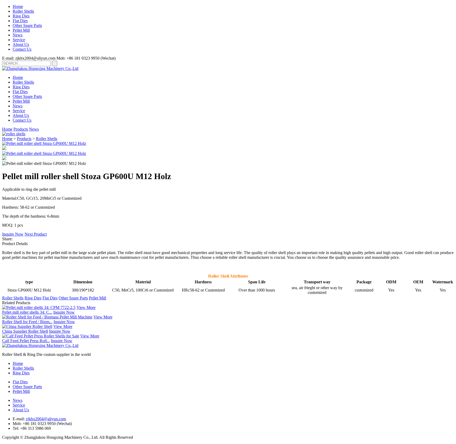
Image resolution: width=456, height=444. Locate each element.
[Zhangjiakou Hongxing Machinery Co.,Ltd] (40, 68)
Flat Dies (20, 20)
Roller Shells (23, 11)
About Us (21, 44)
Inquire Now (12, 234)
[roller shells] (13, 134)
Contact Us (22, 49)
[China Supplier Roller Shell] (27, 326)
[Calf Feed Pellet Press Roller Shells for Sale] (40, 336)
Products (20, 129)
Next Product (36, 234)
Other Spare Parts (27, 25)
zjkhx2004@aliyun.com (46, 419)
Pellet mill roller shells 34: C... (27, 312)
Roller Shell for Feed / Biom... (27, 321)
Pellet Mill (21, 30)
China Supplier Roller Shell (25, 331)
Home (18, 6)
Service (19, 39)
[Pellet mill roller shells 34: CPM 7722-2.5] (38, 307)
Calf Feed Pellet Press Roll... (26, 340)
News (17, 35)
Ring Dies (21, 16)
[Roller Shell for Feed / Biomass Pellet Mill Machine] (47, 317)
